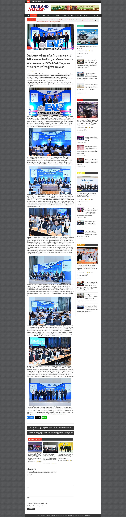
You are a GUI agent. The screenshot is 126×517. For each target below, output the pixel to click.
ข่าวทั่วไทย (86, 15)
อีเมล (28, 492)
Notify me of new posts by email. (35, 504)
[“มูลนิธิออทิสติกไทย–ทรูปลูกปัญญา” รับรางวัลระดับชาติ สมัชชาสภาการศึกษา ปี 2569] (80, 221)
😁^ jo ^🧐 (38, 460)
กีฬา (68, 15)
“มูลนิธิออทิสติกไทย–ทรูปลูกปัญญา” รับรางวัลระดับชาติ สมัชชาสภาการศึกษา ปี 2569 (54, 19)
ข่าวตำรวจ (79, 261)
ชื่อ (28, 487)
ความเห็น (29, 473)
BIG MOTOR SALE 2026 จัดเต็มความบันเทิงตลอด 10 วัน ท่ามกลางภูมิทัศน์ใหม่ (91, 138)
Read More (79, 55)
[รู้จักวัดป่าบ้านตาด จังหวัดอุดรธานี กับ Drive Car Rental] (87, 35)
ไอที (39, 15)
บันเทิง (52, 15)
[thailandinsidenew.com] (28, 15)
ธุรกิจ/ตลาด (33, 15)
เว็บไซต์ (28, 497)
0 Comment (41, 69)
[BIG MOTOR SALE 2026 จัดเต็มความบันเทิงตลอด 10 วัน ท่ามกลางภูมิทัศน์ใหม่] (80, 137)
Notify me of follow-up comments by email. (37, 502)
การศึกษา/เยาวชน (45, 15)
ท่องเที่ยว (58, 15)
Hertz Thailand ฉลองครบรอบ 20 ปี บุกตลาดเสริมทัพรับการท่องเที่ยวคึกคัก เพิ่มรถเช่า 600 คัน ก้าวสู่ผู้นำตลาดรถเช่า (65, 455)
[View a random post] (97, 15)
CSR (72, 15)
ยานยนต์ (64, 15)
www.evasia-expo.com (60, 413)
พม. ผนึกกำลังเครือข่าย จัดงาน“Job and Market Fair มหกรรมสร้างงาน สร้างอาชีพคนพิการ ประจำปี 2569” (86, 194)
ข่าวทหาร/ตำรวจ (78, 15)
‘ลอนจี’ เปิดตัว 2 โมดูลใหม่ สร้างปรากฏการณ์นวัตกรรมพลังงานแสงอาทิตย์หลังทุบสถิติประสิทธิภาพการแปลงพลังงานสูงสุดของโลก (34, 455)
